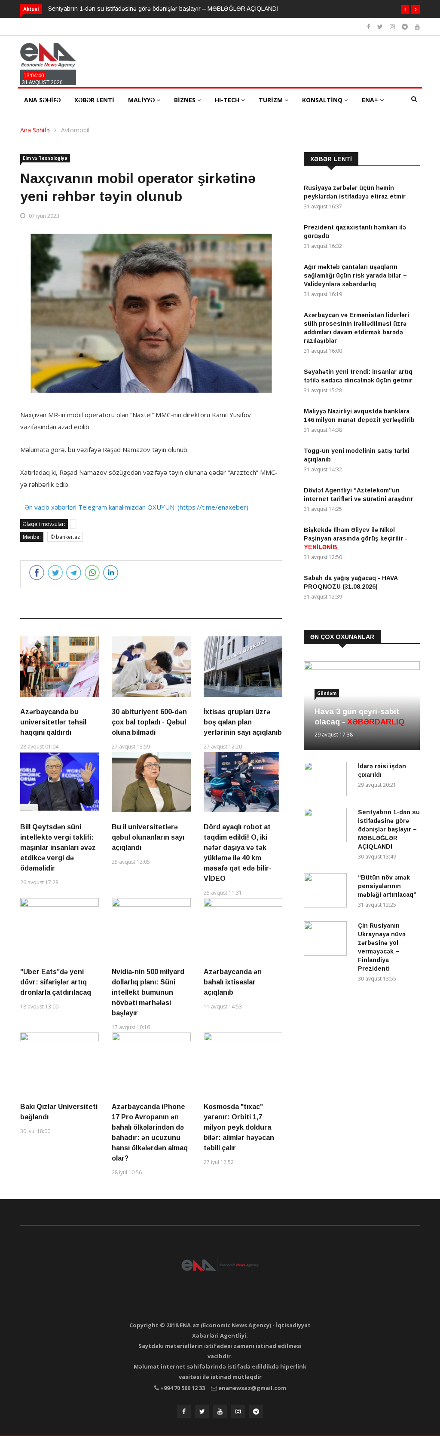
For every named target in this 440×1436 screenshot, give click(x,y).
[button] (405, 9)
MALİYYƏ (142, 100)
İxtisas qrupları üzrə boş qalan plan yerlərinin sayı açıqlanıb (243, 722)
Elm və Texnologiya (45, 158)
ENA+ (371, 100)
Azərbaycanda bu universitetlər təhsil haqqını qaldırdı (53, 722)
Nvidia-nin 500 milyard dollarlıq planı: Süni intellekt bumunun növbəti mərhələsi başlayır (148, 992)
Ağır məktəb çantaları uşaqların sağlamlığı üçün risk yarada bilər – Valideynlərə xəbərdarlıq (355, 275)
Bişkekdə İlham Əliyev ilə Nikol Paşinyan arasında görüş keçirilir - (355, 538)
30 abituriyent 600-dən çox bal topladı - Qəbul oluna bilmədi (149, 722)
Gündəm (326, 693)
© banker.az (65, 537)
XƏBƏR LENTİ (94, 100)
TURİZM (271, 100)
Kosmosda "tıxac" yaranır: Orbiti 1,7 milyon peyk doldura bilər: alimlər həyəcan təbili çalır (239, 1127)
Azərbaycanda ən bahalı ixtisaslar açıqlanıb (233, 982)
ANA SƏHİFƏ (42, 100)
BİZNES (185, 100)
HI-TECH (228, 100)
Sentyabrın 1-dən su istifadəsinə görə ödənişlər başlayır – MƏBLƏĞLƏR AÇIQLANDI (163, 8)
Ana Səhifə (35, 130)
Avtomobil (75, 130)
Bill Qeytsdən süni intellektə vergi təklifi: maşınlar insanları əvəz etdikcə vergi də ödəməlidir (58, 847)
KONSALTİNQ (323, 100)
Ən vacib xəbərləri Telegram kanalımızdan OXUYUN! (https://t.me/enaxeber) (136, 507)
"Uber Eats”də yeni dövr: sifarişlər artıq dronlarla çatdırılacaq (55, 982)
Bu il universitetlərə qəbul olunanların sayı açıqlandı (148, 837)
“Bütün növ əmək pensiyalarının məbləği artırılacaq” (387, 886)
